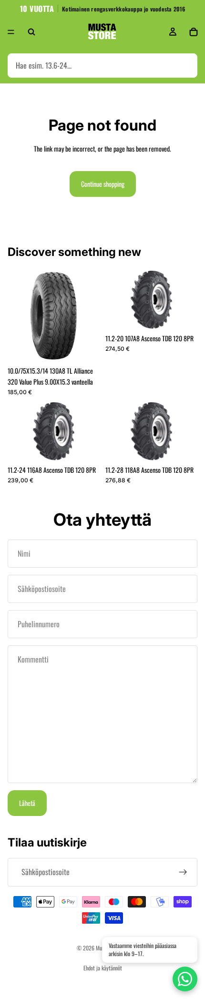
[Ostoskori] (193, 31)
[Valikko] (11, 32)
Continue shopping (102, 184)
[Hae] (31, 31)
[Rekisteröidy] (183, 872)
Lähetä (27, 803)
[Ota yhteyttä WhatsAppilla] (185, 979)
